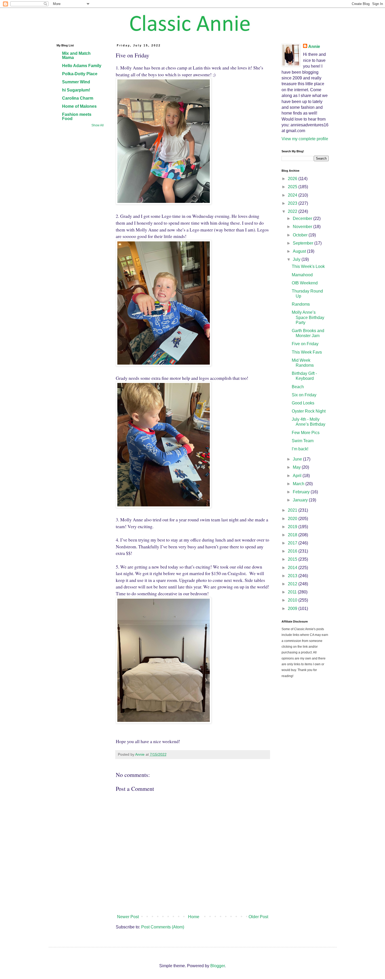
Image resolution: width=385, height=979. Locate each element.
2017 (293, 543)
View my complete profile (305, 139)
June (298, 459)
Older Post (258, 917)
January (301, 500)
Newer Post (128, 917)
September (303, 243)
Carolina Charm (77, 98)
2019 (293, 526)
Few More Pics (306, 432)
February (302, 492)
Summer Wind (76, 82)
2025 (293, 187)
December (303, 218)
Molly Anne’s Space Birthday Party (308, 317)
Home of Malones (79, 106)
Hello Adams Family (81, 65)
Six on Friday (304, 395)
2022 (293, 211)
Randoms (301, 304)
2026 (293, 178)
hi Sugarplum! (76, 90)
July (297, 259)
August (300, 251)
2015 (293, 559)
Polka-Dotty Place (79, 74)
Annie (314, 46)
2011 (293, 592)
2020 (293, 518)
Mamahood (302, 275)
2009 (293, 608)
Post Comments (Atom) (162, 927)
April (297, 475)
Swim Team (303, 441)
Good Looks (303, 403)
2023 (293, 203)
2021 (293, 510)
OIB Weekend (305, 283)
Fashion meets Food (76, 116)
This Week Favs (307, 352)
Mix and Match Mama (76, 55)
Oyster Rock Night (309, 411)
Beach (298, 387)
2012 (293, 584)
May (297, 467)
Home (193, 917)
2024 (293, 195)
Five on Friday (305, 344)
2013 (293, 576)
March (299, 484)
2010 (293, 600)
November (303, 226)
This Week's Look (308, 266)
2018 (293, 535)
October (301, 235)
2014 (293, 567)
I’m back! (300, 449)
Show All (97, 125)
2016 (293, 551)
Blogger (217, 966)
